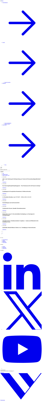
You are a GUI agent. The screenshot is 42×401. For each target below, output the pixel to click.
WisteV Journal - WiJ (5, 175)
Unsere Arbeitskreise (8, 123)
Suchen (2, 171)
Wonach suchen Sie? (3, 169)
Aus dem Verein (5, 174)
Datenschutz (4, 248)
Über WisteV (4, 242)
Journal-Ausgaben (7, 82)
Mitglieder (4, 241)
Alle (3, 173)
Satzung (3, 246)
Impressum (4, 247)
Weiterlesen (4, 187)
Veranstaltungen (5, 239)
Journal (3, 240)
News (5, 164)
